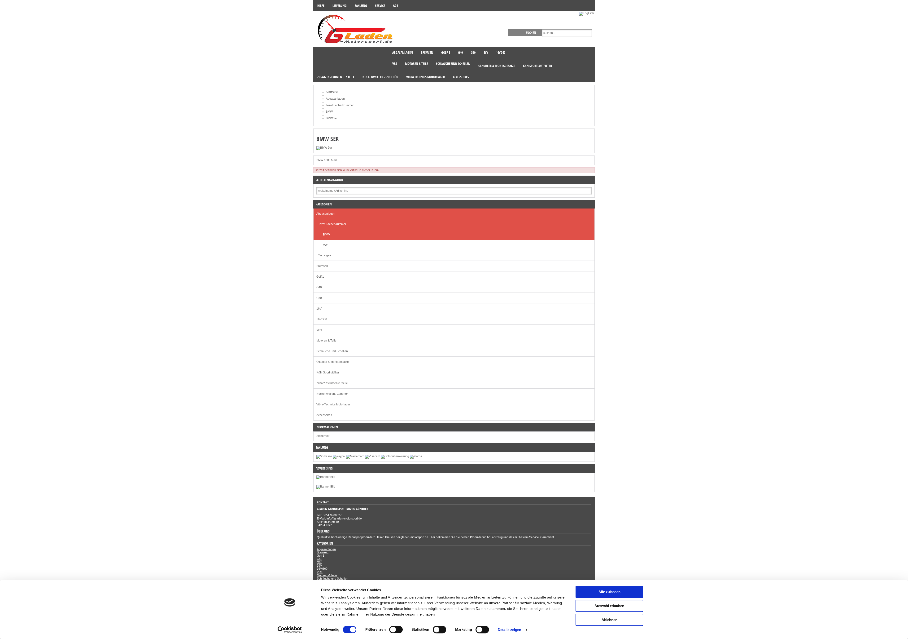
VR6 (319, 330)
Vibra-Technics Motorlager (333, 404)
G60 (319, 298)
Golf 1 (320, 276)
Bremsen (322, 266)
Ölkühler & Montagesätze (332, 362)
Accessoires (324, 415)
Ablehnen (609, 620)
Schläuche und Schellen (332, 351)
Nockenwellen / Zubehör (332, 393)
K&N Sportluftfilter (327, 372)
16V (319, 308)
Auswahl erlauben (609, 606)
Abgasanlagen (325, 213)
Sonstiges (324, 255)
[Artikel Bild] (325, 486)
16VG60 (321, 319)
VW (325, 245)
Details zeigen (509, 630)
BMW (326, 234)
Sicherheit (322, 436)
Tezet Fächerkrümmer (332, 224)
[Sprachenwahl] (587, 13)
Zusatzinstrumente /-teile (332, 383)
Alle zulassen (609, 592)
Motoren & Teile (326, 340)
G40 (319, 287)
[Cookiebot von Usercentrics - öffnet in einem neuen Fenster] (289, 629)
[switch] (396, 629)
